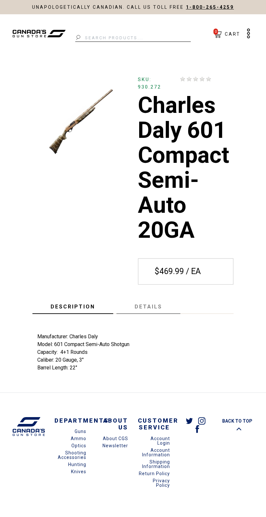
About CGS (115, 438)
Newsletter (115, 445)
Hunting (77, 464)
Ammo (78, 438)
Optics (78, 445)
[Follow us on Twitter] (189, 421)
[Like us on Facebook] (197, 429)
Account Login (160, 441)
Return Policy (154, 473)
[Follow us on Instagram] (202, 421)
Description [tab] (73, 307)
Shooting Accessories (72, 455)
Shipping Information (156, 464)
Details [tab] (148, 307)
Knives (78, 471)
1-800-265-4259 (210, 7)
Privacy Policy (161, 483)
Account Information (156, 452)
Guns (80, 431)
